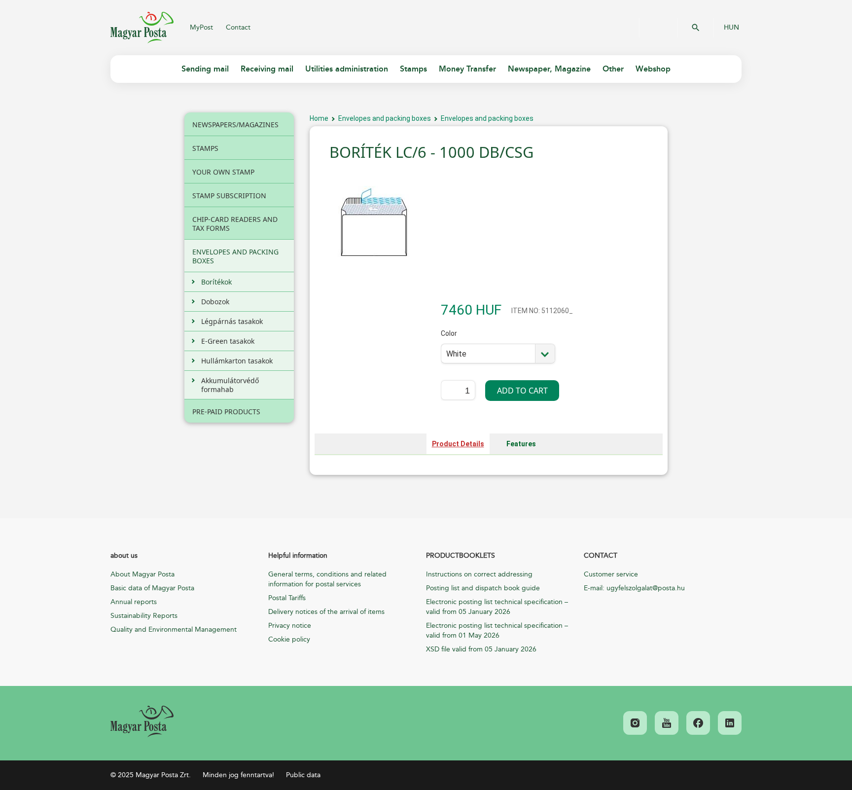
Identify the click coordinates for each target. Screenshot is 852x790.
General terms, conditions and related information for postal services (327, 579)
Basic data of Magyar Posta (152, 588)
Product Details (458, 444)
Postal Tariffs (287, 598)
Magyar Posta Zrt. (142, 27)
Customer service (611, 574)
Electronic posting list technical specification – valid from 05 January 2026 (497, 607)
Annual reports (133, 602)
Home (319, 118)
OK (696, 28)
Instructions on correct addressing (479, 574)
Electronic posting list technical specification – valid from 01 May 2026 (497, 630)
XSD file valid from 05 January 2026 (481, 649)
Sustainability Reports (144, 615)
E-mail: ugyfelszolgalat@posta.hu (634, 588)
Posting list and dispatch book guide (483, 588)
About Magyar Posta (142, 574)
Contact (238, 27)
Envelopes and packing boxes (384, 118)
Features (521, 444)
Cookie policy (289, 639)
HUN (731, 27)
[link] (142, 721)
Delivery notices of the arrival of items (326, 612)
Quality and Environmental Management (173, 629)
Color (453, 340)
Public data (303, 775)
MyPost (201, 27)
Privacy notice (289, 625)
